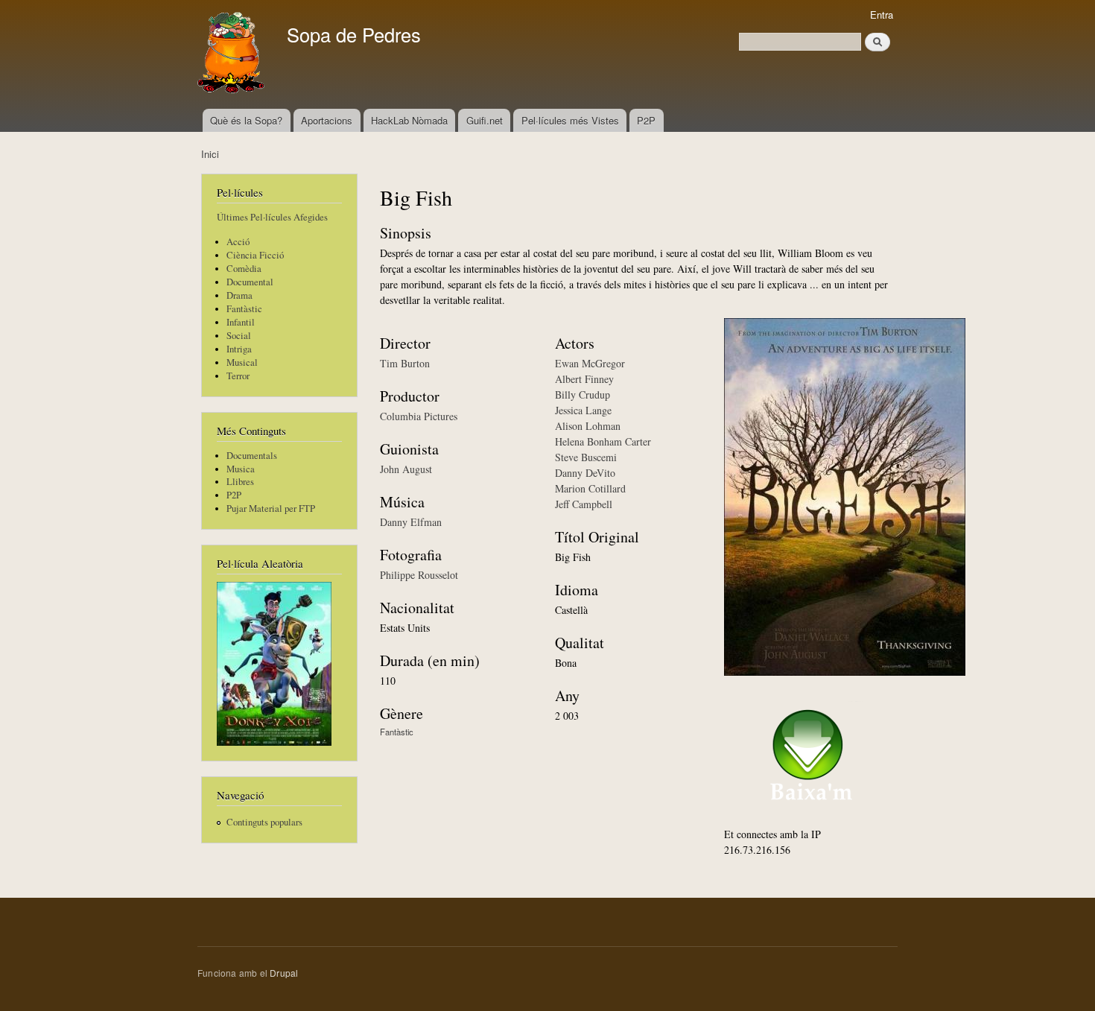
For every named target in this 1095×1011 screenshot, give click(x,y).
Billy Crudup (582, 394)
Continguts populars (264, 822)
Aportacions (326, 120)
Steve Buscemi (586, 457)
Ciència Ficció (255, 255)
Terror (238, 376)
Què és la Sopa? (246, 120)
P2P (646, 120)
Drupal (284, 972)
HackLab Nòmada (409, 120)
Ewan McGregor (590, 363)
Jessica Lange (583, 410)
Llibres (240, 481)
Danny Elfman (411, 522)
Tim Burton (405, 363)
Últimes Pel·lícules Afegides (272, 217)
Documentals (251, 455)
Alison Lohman (587, 426)
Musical (242, 362)
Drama (239, 295)
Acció (238, 241)
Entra (881, 14)
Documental (249, 282)
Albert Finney (584, 379)
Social (238, 335)
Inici (210, 154)
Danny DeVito (585, 473)
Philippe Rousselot (419, 575)
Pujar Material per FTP (270, 508)
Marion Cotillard (590, 488)
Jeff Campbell (583, 504)
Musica (240, 469)
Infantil (240, 322)
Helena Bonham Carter (603, 441)
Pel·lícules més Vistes (570, 120)
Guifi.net (484, 120)
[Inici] (233, 54)
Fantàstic (244, 308)
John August (406, 469)
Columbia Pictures (418, 416)
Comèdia (243, 268)
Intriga (239, 349)
